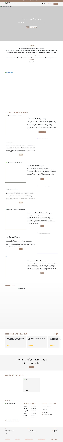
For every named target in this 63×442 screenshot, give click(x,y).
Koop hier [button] (31, 366)
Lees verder (31, 59)
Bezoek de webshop (42, 131)
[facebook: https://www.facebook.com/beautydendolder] (33, 62)
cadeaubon (16, 3)
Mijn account (50, 3)
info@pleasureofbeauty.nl (48, 414)
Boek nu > (55, 3)
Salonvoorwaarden (54, 439)
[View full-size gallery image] (31, 88)
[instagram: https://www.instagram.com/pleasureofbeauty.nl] (30, 62)
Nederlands (44, 3)
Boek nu (27, 27)
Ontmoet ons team (34, 27)
